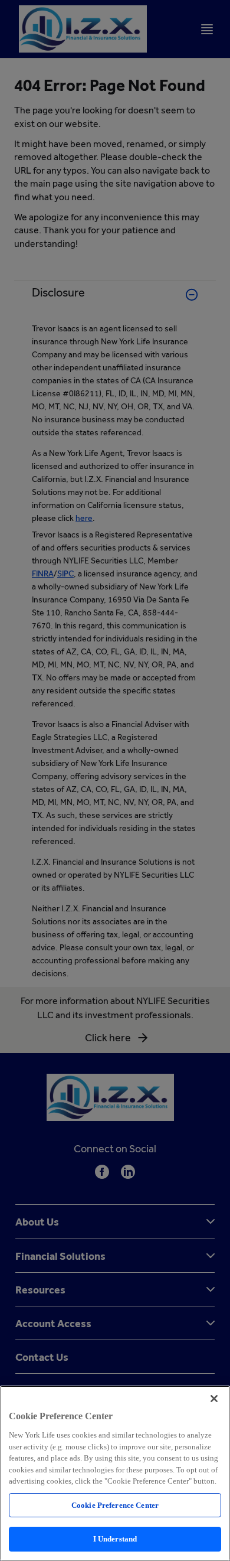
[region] (115, 1473)
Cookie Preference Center (115, 1505)
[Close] (214, 1399)
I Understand (115, 1538)
